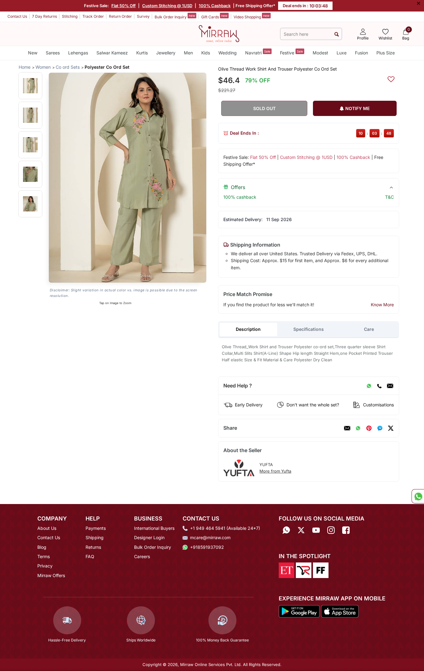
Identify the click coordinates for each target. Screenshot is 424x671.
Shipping (95, 537)
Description (248, 329)
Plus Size (385, 52)
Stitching (69, 16)
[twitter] (391, 428)
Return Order (120, 16)
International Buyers (154, 528)
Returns (93, 547)
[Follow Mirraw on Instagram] (331, 530)
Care (369, 329)
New (32, 52)
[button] (30, 85)
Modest (320, 52)
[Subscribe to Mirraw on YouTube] (316, 530)
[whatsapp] (358, 428)
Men (188, 52)
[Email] (390, 386)
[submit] (336, 34)
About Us (46, 528)
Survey (143, 16)
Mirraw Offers (51, 575)
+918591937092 (207, 547)
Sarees (53, 52)
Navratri (257, 52)
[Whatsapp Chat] (418, 496)
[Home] (219, 33)
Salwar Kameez (112, 52)
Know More (382, 304)
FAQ (90, 556)
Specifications (308, 329)
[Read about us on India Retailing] (303, 570)
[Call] (379, 386)
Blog (41, 547)
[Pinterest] (369, 428)
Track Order (93, 16)
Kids (205, 52)
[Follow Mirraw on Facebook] (346, 530)
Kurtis (142, 52)
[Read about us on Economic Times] (286, 570)
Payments (96, 528)
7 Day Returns (44, 16)
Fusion (361, 52)
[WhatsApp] (369, 386)
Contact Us (17, 16)
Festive (291, 52)
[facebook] (380, 428)
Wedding (227, 52)
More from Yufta (275, 471)
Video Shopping (251, 16)
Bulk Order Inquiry (175, 16)
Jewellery (165, 52)
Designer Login (149, 537)
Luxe (342, 52)
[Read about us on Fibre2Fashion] (320, 570)
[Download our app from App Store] (339, 611)
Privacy (45, 565)
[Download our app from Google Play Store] (299, 611)
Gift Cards (214, 16)
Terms (43, 556)
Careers (142, 556)
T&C (389, 197)
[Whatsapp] (286, 530)
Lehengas (78, 52)
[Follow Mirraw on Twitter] (301, 530)
